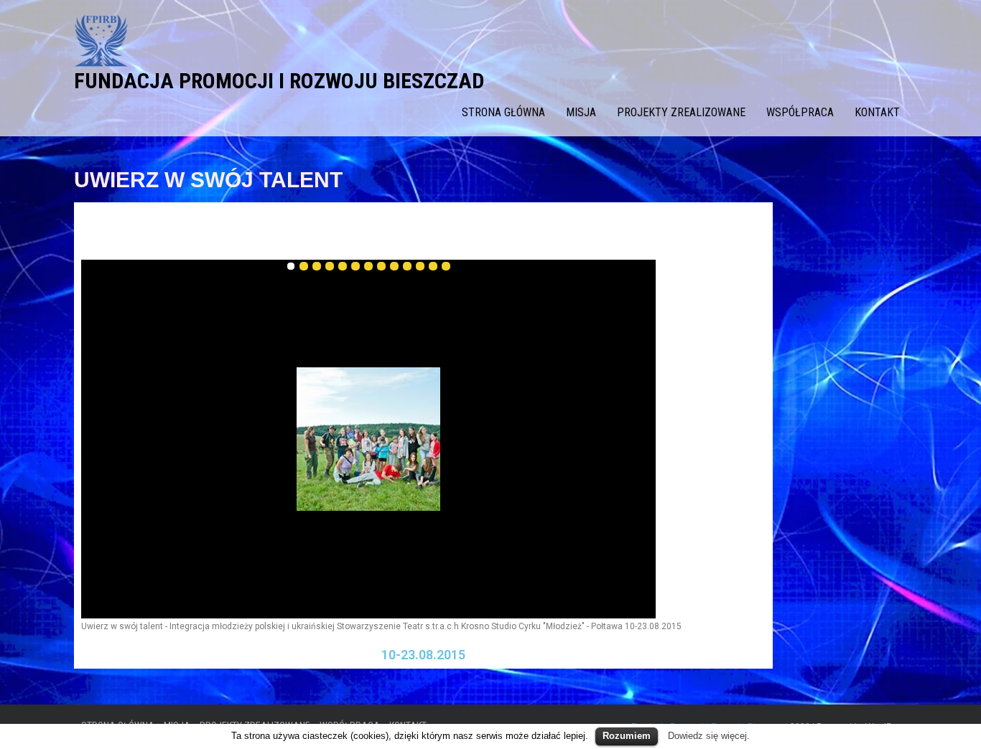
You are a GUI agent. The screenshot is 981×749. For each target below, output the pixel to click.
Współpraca (800, 112)
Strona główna (503, 112)
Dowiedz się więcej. (709, 735)
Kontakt (877, 112)
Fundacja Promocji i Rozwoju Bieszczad (279, 80)
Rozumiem (627, 735)
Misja (581, 112)
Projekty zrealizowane (681, 112)
